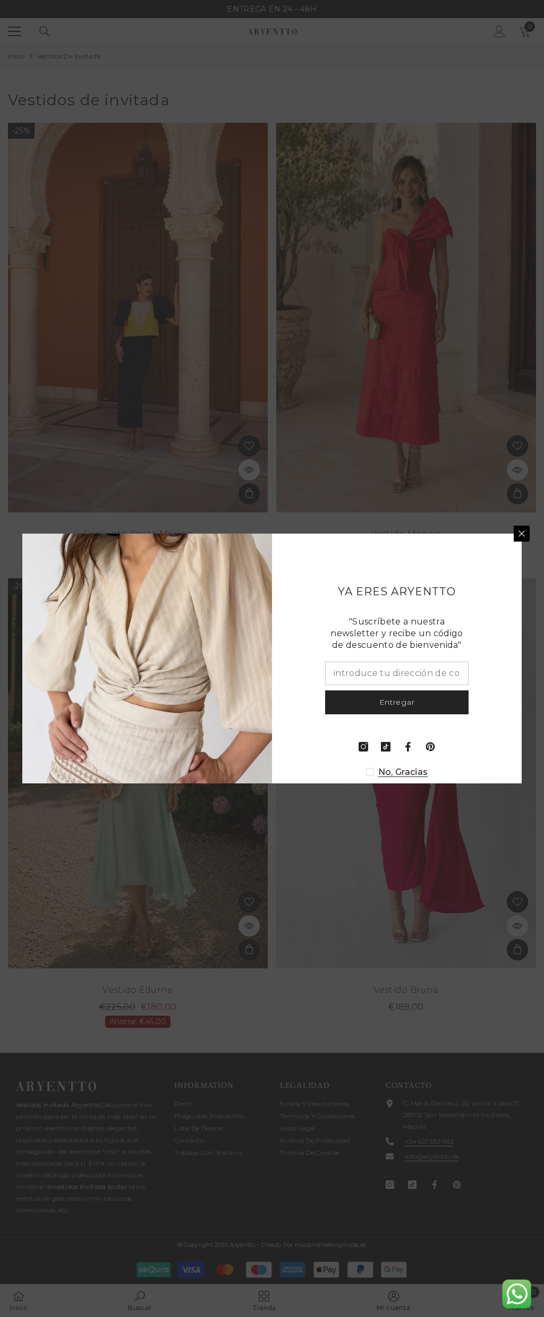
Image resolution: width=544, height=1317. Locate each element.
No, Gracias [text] (403, 772)
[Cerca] (522, 534)
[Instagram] (363, 747)
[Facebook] (408, 747)
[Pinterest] (430, 747)
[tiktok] (386, 747)
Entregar (397, 702)
